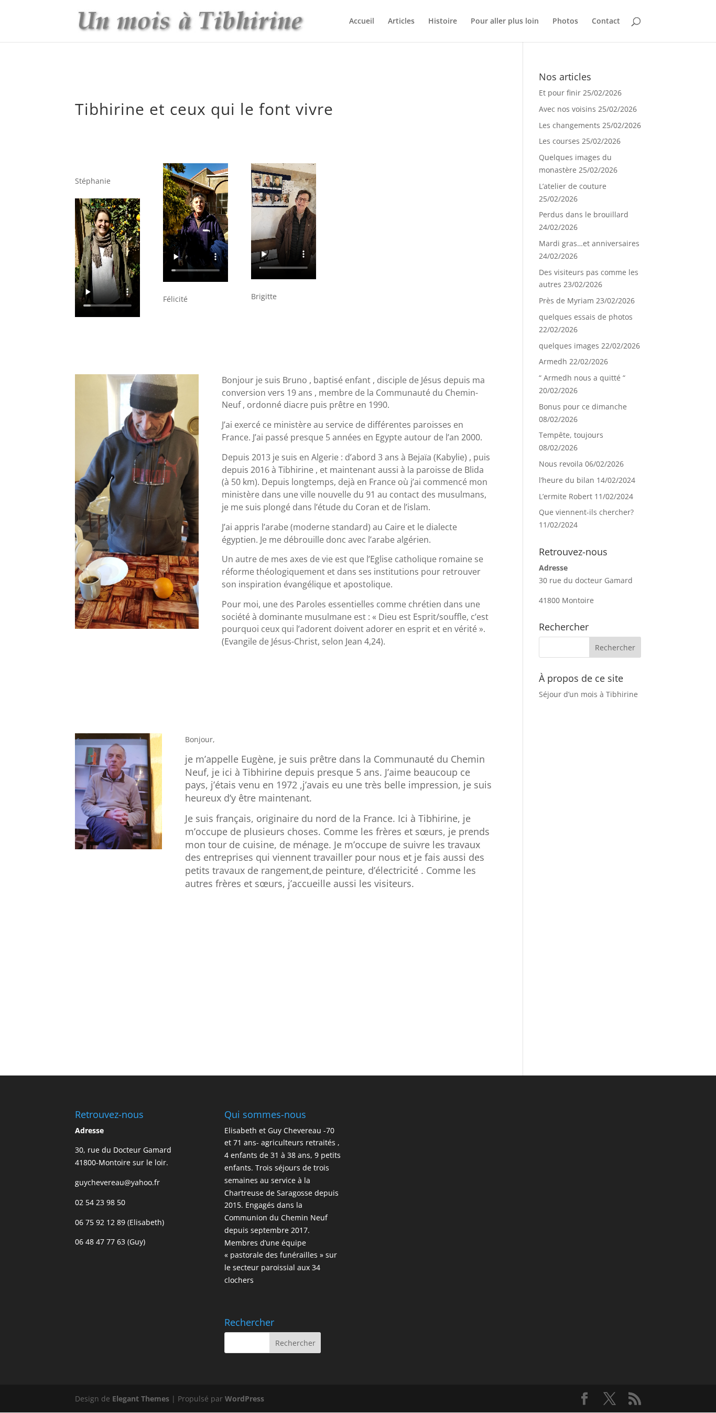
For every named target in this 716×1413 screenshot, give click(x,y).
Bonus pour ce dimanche (583, 407)
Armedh (553, 361)
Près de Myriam (566, 300)
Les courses (559, 141)
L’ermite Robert (565, 496)
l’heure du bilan (566, 480)
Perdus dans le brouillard (583, 214)
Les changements (569, 125)
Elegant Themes (140, 1399)
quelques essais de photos (586, 317)
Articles (401, 21)
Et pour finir (560, 93)
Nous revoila (561, 464)
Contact (606, 21)
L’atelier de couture (572, 186)
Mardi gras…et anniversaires (589, 243)
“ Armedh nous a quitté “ (583, 378)
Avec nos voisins (567, 109)
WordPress (244, 1399)
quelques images (569, 346)
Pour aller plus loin (505, 21)
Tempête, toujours (571, 435)
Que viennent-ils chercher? (586, 512)
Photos (565, 21)
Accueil (361, 21)
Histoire (442, 21)
